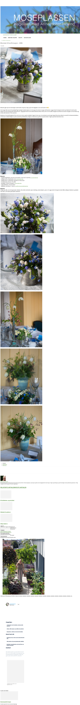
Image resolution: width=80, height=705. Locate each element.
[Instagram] (9, 659)
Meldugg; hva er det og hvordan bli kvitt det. (15, 638)
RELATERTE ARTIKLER (7, 487)
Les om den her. (19, 179)
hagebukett (5, 464)
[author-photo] (3, 480)
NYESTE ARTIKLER (20, 487)
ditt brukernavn (13, 527)
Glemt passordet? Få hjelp (5, 531)
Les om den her (34, 177)
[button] (8, 35)
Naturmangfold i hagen (5, 701)
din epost (12, 535)
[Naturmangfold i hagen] (9, 699)
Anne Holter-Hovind (4, 481)
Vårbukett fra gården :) (5, 512)
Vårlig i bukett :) (4, 523)
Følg (18, 604)
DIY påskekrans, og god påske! (7, 500)
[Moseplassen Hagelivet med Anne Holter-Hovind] (40, 20)
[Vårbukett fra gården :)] (6, 509)
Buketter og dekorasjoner (6, 40)
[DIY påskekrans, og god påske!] (5, 498)
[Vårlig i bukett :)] (6, 521)
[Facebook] (6, 659)
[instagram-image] (8, 609)
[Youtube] (11, 659)
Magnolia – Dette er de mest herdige (15, 631)
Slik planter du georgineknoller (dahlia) (15, 641)
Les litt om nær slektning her (21, 186)
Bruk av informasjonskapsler (5, 532)
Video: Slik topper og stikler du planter (15, 628)
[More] (19, 471)
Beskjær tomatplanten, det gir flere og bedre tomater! (15, 645)
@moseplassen (13, 603)
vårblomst (5, 465)
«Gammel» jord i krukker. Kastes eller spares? (15, 625)
